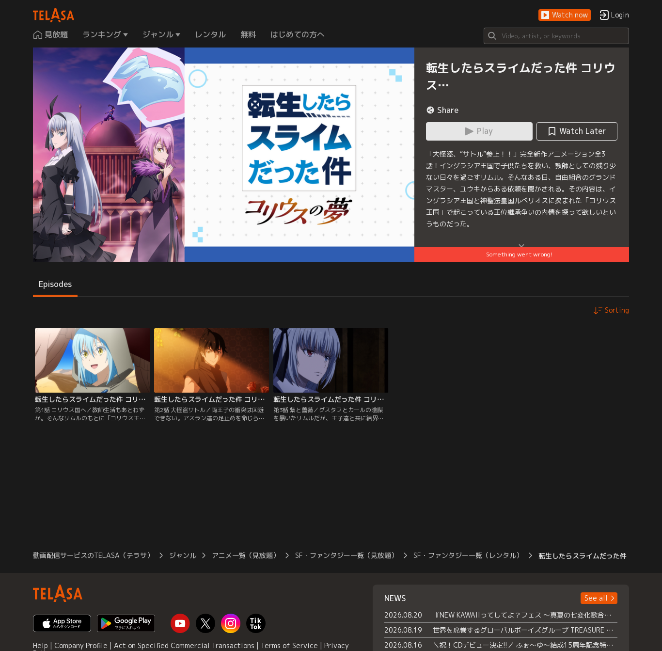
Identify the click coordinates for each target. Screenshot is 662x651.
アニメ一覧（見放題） (246, 555)
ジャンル (182, 555)
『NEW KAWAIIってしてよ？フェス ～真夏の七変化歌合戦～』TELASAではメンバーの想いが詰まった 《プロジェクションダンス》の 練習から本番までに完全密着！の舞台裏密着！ (525, 614)
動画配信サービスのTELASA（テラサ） (93, 555)
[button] (564, 15)
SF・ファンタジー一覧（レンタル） (468, 555)
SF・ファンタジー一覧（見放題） (346, 555)
